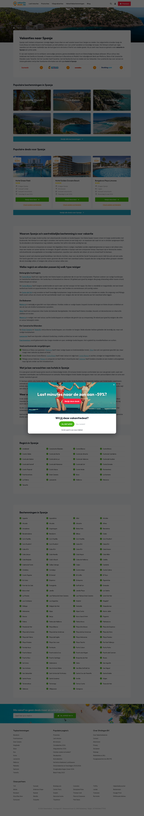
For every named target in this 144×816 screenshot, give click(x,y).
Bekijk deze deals (72, 401)
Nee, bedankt (80, 424)
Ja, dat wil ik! (66, 424)
